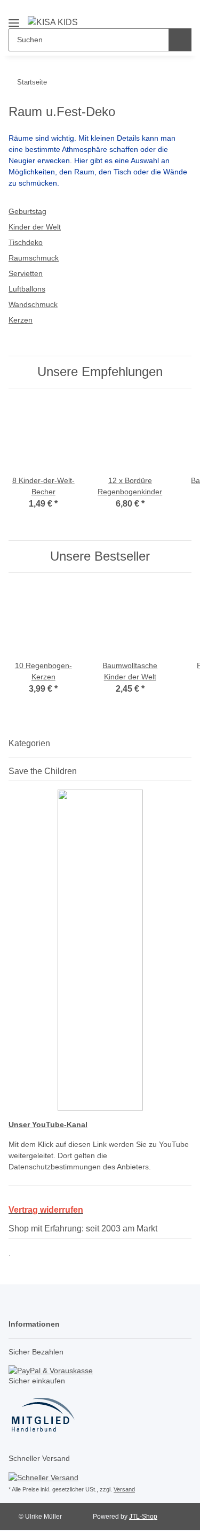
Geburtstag (27, 211)
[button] (147, 11)
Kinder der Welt (35, 227)
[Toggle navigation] (14, 18)
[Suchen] (180, 39)
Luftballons (27, 289)
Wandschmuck (33, 304)
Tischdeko (26, 242)
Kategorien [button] (29, 743)
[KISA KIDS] (53, 22)
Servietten (26, 273)
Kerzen (21, 320)
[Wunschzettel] (164, 11)
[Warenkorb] (181, 11)
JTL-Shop (143, 1516)
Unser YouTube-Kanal (48, 1124)
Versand (124, 1489)
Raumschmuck (34, 258)
